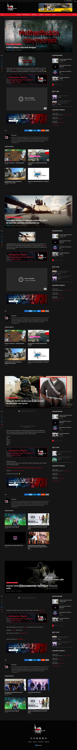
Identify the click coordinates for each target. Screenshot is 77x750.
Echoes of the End (66, 114)
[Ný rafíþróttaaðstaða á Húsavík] (55, 79)
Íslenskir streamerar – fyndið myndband (14, 162)
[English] (75, 1)
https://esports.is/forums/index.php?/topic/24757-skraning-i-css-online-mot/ (24, 467)
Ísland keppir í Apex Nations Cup (65, 72)
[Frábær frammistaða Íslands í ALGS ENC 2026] (55, 61)
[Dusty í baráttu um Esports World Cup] (55, 67)
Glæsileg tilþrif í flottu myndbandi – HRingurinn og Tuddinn (13, 182)
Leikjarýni (34, 14)
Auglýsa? (41, 14)
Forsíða (18, 14)
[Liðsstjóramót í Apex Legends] (15, 519)
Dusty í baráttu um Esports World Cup (65, 66)
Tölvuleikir (40, 741)
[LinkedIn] (2, 63)
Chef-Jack (8, 50)
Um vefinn (47, 741)
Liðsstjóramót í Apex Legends (12, 526)
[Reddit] (2, 68)
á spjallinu (14, 69)
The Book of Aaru (61, 122)
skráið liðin (14, 630)
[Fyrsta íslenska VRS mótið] (38, 685)
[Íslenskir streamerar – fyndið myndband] (15, 155)
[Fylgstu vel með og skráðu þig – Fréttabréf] (38, 174)
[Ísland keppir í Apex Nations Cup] (55, 73)
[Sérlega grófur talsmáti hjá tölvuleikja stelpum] (38, 155)
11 (60, 84)
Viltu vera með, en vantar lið (18, 470)
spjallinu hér (41, 610)
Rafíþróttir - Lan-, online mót (12, 397)
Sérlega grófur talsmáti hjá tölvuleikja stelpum (37, 163)
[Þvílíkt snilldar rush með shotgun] (38, 36)
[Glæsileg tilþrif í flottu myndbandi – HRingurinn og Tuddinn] (15, 174)
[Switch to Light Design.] (73, 14)
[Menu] (2, 15)
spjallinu (45, 245)
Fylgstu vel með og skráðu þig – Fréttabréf (38, 181)
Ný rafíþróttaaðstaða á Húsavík (64, 78)
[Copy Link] (2, 71)
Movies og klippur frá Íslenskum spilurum (14, 44)
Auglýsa (34, 741)
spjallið (25, 627)
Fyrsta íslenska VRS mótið (62, 95)
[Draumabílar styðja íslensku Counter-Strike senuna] (15, 685)
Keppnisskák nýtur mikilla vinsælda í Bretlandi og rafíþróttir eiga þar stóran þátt (37, 547)
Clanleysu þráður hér (23, 633)
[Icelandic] (59, 14)
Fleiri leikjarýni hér (55, 125)
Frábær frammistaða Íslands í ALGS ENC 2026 (65, 60)
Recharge (60, 118)
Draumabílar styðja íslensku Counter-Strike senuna (14, 693)
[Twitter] (2, 61)
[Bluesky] (2, 66)
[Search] (74, 14)
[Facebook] (2, 58)
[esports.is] (11, 7)
